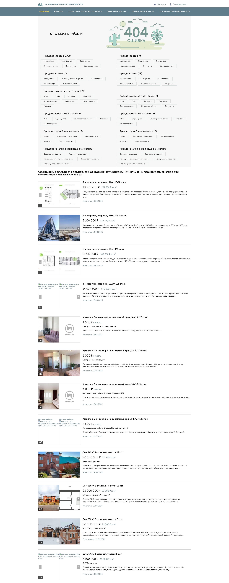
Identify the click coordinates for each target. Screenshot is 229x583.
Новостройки (70, 66)
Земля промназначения (83, 119)
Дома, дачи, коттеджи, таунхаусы (85, 11)
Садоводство (60, 119)
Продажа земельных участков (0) (62, 114)
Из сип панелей (89, 101)
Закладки (162, 4)
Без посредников (91, 66)
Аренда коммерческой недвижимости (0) (143, 149)
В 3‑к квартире (49, 83)
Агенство (103, 119)
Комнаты (58, 11)
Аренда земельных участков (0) (137, 114)
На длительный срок (128, 66)
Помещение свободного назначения (58, 159)
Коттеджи (71, 96)
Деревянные (70, 101)
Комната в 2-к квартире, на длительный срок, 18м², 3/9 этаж (114, 384)
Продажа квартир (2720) (57, 56)
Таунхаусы (87, 96)
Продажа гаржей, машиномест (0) (63, 131)
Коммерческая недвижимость (174, 11)
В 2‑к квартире (96, 79)
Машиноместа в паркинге (67, 136)
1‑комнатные (49, 61)
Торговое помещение (77, 154)
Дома (46, 96)
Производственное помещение (56, 164)
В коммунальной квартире (72, 79)
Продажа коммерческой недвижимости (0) (68, 149)
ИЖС (46, 119)
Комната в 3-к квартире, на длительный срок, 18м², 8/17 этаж (115, 317)
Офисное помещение (52, 154)
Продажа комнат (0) (55, 73)
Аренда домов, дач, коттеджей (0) (139, 96)
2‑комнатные (67, 61)
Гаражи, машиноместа (143, 11)
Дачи (58, 96)
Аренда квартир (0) (130, 56)
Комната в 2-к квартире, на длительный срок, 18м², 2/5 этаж (114, 351)
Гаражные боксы (91, 136)
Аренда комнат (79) (131, 73)
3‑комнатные (85, 61)
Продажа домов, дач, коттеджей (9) (64, 91)
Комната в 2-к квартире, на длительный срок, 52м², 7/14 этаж (115, 419)
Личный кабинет (180, 4)
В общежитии (49, 79)
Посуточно (147, 66)
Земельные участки (117, 11)
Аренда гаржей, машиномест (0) (138, 131)
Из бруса (47, 106)
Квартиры (44, 11)
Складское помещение (90, 159)
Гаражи (46, 136)
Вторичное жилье (51, 66)
